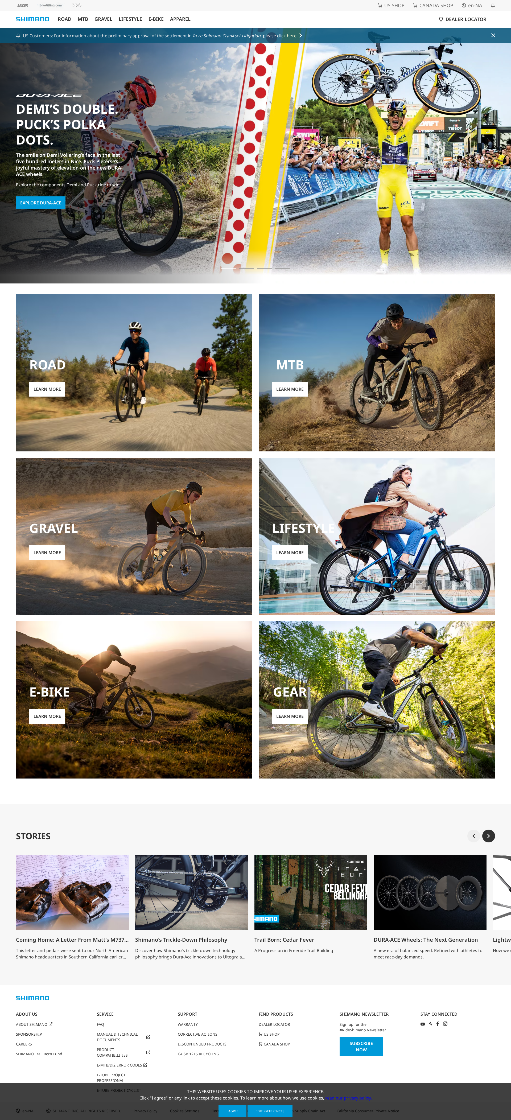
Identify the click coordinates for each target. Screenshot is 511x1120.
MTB (83, 19)
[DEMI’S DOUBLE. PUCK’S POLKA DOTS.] (228, 268)
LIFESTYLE (130, 19)
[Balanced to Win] (246, 268)
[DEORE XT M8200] (264, 268)
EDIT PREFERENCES (270, 1111)
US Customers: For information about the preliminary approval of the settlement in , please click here (159, 36)
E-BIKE (156, 19)
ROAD (64, 19)
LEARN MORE (34, 182)
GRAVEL (103, 19)
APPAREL (180, 19)
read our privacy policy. (348, 1098)
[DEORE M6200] (282, 268)
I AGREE (232, 1111)
